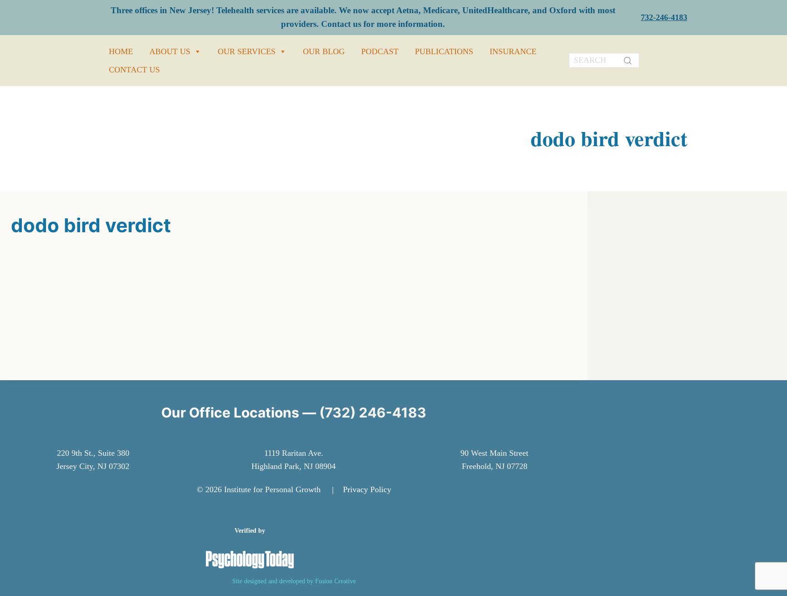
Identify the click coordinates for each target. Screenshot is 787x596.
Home (121, 51)
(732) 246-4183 (372, 412)
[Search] (627, 61)
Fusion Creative (335, 581)
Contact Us (134, 69)
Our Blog (324, 51)
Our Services (247, 51)
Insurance (513, 51)
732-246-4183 (664, 17)
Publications (444, 51)
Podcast (380, 51)
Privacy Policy (367, 489)
